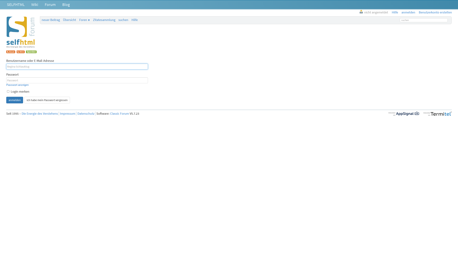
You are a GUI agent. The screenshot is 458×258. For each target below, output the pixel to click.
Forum (50, 4)
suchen (123, 20)
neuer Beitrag (51, 20)
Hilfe (134, 20)
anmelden (15, 100)
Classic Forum (119, 114)
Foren (83, 20)
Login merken (19, 92)
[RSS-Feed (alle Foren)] (21, 52)
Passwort (12, 75)
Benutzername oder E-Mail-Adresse (30, 61)
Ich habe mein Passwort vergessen (47, 100)
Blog (66, 4)
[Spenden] (31, 52)
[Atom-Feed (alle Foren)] (10, 52)
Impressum (67, 114)
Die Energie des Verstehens (40, 114)
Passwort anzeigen (17, 84)
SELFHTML (16, 4)
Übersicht (69, 20)
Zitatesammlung (104, 20)
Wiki (34, 4)
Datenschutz (85, 114)
